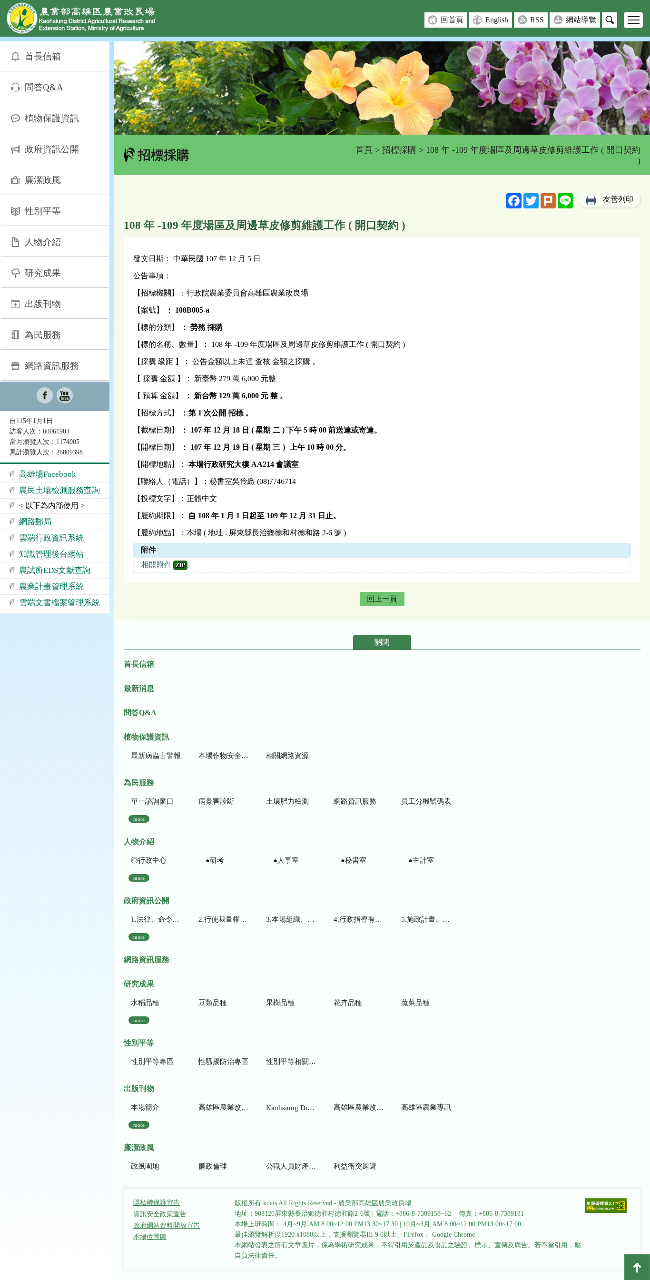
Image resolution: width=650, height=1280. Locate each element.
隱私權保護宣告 (156, 1202)
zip (180, 565)
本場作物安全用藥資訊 (223, 755)
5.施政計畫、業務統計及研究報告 (426, 919)
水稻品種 (145, 1002)
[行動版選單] (633, 20)
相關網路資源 (287, 755)
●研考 (211, 860)
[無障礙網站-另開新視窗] (606, 1206)
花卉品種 (348, 1002)
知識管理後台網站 (51, 554)
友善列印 (618, 199)
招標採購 (399, 150)
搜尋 (609, 20)
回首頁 (452, 20)
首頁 (364, 150)
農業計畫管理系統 (51, 586)
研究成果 (43, 273)
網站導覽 (581, 20)
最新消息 (139, 688)
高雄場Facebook (47, 474)
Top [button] (637, 1267)
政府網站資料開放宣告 (166, 1225)
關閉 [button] (382, 642)
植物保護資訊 (52, 118)
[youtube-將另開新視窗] (65, 396)
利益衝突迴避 (355, 1166)
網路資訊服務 (52, 366)
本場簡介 (145, 1107)
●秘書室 (350, 860)
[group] (382, 88)
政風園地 (145, 1166)
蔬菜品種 (415, 1002)
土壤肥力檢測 (287, 801)
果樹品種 (280, 1002)
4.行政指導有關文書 (359, 919)
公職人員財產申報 (291, 1166)
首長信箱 (43, 56)
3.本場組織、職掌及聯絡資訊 (291, 919)
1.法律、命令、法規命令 (156, 919)
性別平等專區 (152, 1061)
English (496, 20)
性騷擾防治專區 (223, 1061)
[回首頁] (88, 20)
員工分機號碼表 (426, 801)
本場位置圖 (150, 1237)
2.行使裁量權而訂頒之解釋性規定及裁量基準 (223, 919)
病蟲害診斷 (216, 801)
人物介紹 (43, 242)
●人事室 (282, 860)
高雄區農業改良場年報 (359, 1107)
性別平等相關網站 (291, 1061)
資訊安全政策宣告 (160, 1214)
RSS (537, 20)
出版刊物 (43, 304)
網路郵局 (35, 521)
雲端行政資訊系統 (51, 537)
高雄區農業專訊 (426, 1107)
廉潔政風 (43, 180)
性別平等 (43, 211)
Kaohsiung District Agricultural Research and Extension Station (291, 1108)
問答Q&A (44, 87)
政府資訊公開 (52, 149)
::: (417, 16)
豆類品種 (212, 1002)
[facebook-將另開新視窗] (45, 396)
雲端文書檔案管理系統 (59, 602)
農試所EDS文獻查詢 (54, 570)
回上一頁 (382, 599)
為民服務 (43, 335)
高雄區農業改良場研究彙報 (223, 1107)
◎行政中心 (149, 860)
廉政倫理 (212, 1166)
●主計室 (417, 860)
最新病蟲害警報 (156, 755)
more (139, 819)
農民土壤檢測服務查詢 (59, 490)
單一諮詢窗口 (152, 801)
